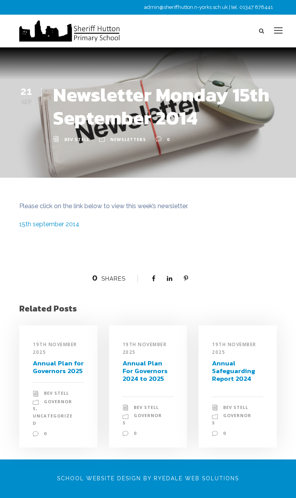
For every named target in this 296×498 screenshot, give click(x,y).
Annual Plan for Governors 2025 (58, 367)
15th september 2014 (49, 224)
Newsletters (128, 139)
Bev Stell (76, 139)
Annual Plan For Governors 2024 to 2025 (145, 371)
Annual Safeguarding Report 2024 (233, 371)
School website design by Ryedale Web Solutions (148, 478)
